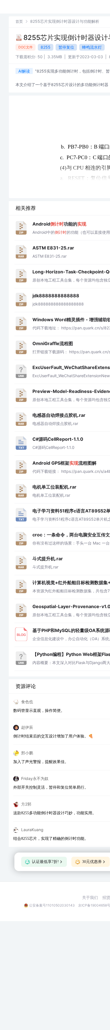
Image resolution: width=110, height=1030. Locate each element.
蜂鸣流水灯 (92, 47)
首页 (19, 21)
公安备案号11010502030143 (52, 905)
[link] (19, 21)
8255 (45, 47)
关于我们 (90, 897)
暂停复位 (66, 47)
